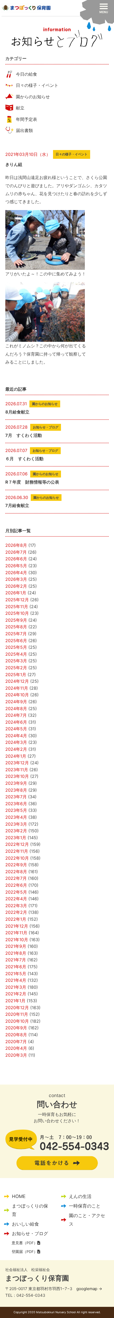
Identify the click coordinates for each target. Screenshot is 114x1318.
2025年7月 (16, 633)
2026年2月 (16, 586)
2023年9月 (16, 783)
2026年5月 (16, 565)
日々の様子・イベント (37, 85)
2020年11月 (16, 1014)
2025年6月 (16, 640)
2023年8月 (16, 790)
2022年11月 (16, 851)
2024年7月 (16, 715)
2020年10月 (17, 1021)
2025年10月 (17, 613)
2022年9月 (16, 864)
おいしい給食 (25, 1224)
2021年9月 (15, 946)
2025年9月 (16, 620)
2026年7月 (16, 552)
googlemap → (89, 1288)
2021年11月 (16, 932)
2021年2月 (15, 993)
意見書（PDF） (24, 1243)
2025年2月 (16, 667)
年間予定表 (26, 119)
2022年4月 (16, 898)
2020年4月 (16, 1048)
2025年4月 (16, 654)
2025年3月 (16, 660)
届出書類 (24, 130)
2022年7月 (16, 878)
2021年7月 (15, 959)
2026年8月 (16, 545)
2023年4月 (16, 817)
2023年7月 (16, 796)
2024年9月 (16, 701)
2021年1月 (15, 1000)
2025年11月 (16, 606)
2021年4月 (15, 980)
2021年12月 (16, 926)
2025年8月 (16, 626)
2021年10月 (16, 939)
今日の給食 (26, 74)
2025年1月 (15, 674)
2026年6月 (16, 558)
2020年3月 (16, 1055)
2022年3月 (16, 905)
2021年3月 (15, 987)
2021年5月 (15, 973)
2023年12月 (17, 762)
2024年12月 (17, 681)
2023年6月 (16, 803)
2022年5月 (16, 892)
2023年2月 (16, 830)
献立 (20, 107)
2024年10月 (17, 694)
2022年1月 (15, 919)
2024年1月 (15, 756)
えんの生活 (80, 1196)
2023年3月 (16, 824)
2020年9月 (16, 1027)
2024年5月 (16, 728)
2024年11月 (16, 688)
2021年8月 (15, 953)
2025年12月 (17, 599)
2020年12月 (17, 1007)
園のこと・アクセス (87, 1220)
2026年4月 (16, 572)
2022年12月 (17, 844)
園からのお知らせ (33, 96)
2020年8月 (16, 1034)
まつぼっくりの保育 (30, 1210)
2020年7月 (16, 1041)
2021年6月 (15, 966)
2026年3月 (16, 579)
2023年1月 (15, 837)
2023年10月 (17, 776)
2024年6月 (16, 722)
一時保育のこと (84, 1206)
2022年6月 (16, 885)
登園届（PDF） (24, 1251)
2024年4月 (16, 735)
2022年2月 (16, 912)
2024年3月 (16, 742)
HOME (18, 1196)
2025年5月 (16, 647)
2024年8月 (16, 708)
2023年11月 (16, 769)
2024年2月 (16, 749)
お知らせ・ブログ (30, 1233)
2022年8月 (16, 871)
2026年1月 (15, 592)
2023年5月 (16, 810)
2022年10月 (17, 858)
